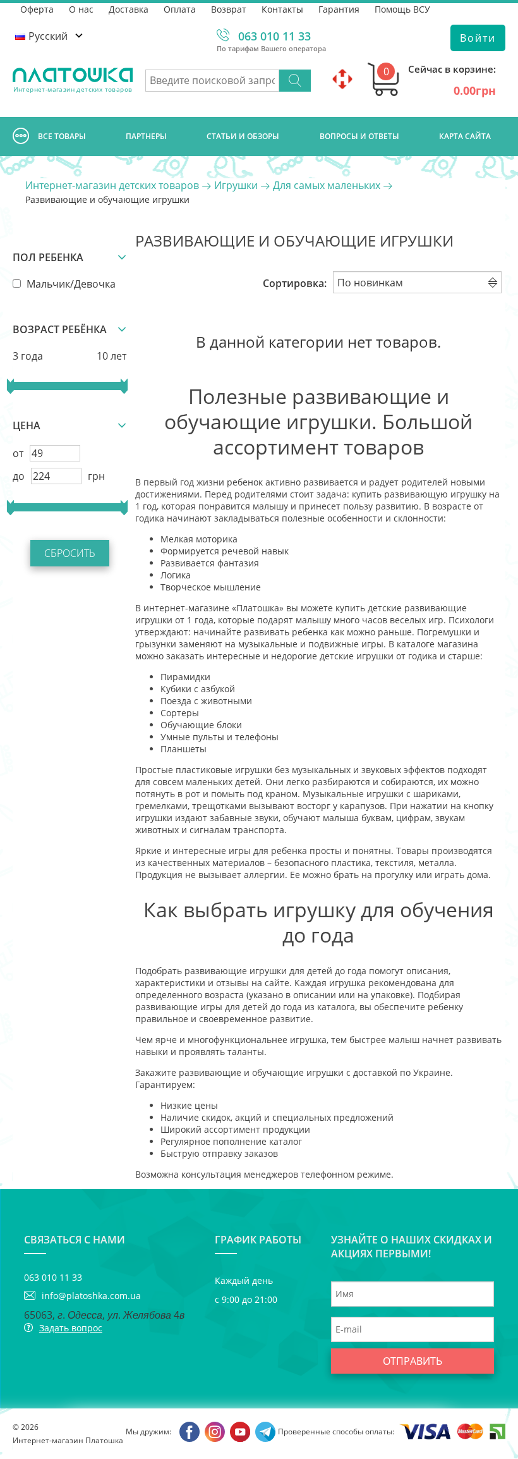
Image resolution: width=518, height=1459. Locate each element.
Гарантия (338, 9)
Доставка (128, 9)
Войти (478, 38)
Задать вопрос (70, 1328)
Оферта (37, 9)
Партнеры (146, 136)
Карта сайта (465, 136)
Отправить (412, 1361)
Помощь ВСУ (402, 9)
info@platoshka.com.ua (91, 1296)
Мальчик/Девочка (70, 284)
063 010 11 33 (274, 36)
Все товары (62, 136)
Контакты (282, 9)
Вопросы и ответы (359, 136)
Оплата (180, 9)
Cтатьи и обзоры (243, 136)
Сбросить (69, 553)
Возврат (228, 9)
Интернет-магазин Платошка (68, 1440)
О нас (81, 9)
